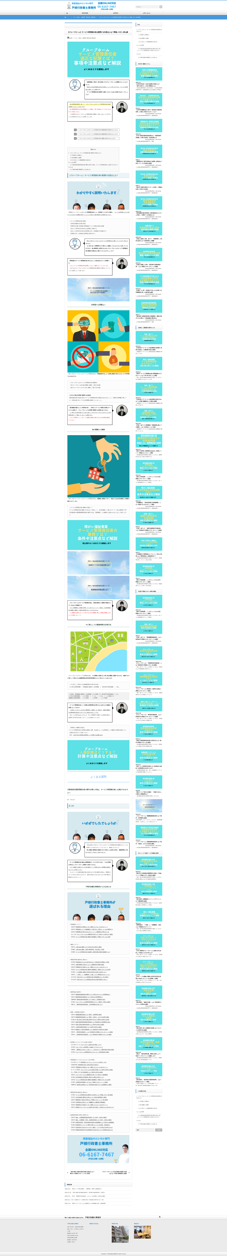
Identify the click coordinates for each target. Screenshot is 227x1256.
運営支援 (89, 38)
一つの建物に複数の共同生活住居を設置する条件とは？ (91, 972)
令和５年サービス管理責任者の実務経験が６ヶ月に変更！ (93, 977)
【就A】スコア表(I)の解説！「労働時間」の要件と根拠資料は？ (87, 1188)
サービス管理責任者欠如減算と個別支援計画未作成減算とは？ (93, 952)
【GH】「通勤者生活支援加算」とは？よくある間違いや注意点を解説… (88, 1196)
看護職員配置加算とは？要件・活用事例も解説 (89, 1014)
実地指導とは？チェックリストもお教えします (94, 1062)
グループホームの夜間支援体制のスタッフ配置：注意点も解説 (93, 1002)
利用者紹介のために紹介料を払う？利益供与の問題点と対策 (92, 962)
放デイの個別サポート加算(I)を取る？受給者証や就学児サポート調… (87, 1199)
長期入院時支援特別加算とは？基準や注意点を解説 (90, 1024)
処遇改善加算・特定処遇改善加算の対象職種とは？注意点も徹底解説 (95, 1122)
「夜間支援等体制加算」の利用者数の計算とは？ (89, 1004)
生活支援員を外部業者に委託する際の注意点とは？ (90, 1077)
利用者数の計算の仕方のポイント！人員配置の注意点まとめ (92, 932)
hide (95, 149)
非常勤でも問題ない (76, 155)
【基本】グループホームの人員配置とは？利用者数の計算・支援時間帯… (89, 1203)
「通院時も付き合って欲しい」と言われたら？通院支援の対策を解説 (95, 1049)
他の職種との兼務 (75, 157)
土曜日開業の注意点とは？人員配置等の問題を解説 (90, 964)
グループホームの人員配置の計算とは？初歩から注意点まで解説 (95, 934)
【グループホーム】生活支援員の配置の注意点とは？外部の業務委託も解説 (114, 1172)
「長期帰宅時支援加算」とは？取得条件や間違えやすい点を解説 (94, 1034)
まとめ (70, 167)
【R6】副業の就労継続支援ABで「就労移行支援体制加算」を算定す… (89, 1192)
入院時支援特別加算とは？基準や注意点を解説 (89, 1027)
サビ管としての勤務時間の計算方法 (80, 160)
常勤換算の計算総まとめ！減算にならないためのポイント (92, 927)
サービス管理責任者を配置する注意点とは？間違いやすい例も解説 (94, 1095)
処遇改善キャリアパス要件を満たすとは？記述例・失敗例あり (93, 1125)
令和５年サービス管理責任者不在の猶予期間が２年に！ (92, 979)
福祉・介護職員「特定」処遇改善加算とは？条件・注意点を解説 (94, 1120)
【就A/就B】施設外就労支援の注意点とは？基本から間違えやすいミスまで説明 (82, 1172)
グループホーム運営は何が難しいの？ (91, 1044)
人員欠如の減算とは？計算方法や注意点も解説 (89, 947)
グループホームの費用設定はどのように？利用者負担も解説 (92, 1052)
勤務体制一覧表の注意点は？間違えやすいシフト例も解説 (92, 1100)
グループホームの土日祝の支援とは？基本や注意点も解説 (97, 1069)
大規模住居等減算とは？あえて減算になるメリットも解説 (92, 1082)
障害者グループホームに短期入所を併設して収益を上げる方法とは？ (95, 1107)
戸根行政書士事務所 (112, 1253)
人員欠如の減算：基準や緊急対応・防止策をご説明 (90, 949)
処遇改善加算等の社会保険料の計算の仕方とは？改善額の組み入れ (94, 1130)
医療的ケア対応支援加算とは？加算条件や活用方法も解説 (92, 1029)
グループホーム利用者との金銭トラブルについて (89, 1047)
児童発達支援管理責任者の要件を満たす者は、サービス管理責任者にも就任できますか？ (94, 164)
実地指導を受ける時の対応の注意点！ (88, 1064)
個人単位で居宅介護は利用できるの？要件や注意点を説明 (93, 1019)
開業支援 (93, 38)
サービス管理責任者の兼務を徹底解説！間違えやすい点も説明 (93, 937)
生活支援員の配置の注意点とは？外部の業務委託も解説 (91, 1097)
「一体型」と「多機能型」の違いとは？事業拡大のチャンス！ (93, 974)
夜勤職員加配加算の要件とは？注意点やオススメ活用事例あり (93, 994)
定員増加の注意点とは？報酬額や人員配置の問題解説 (90, 1102)
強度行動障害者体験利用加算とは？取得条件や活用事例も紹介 (93, 1022)
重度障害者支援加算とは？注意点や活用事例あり (89, 997)
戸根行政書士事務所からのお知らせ (80, 169)
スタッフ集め (78, 38)
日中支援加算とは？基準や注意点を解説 (92, 1072)
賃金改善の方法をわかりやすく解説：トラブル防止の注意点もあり (94, 1127)
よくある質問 (72, 162)
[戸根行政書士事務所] (91, 2)
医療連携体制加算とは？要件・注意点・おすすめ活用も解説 (92, 1017)
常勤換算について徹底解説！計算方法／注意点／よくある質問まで (94, 929)
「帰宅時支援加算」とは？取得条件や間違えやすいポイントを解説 (94, 1032)
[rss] (160, 1217)
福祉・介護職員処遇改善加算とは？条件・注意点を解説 (91, 1117)
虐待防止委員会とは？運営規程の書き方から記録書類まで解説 (94, 1084)
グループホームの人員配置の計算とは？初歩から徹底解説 (92, 1074)
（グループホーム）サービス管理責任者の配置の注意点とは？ (85, 153)
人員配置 (84, 38)
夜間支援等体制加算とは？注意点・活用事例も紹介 (91, 999)
